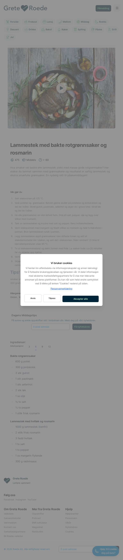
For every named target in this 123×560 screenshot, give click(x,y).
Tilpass (52, 298)
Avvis (33, 298)
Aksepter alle (81, 298)
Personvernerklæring (61, 288)
